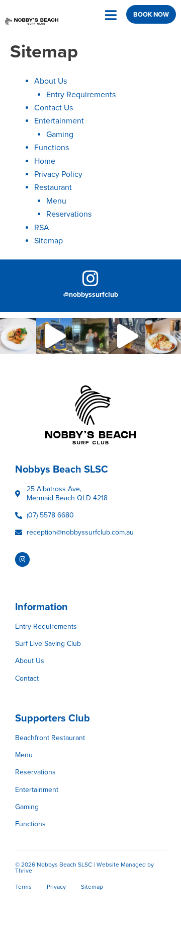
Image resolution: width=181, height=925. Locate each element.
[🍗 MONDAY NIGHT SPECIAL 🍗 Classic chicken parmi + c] (163, 336)
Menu (56, 201)
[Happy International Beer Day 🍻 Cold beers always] (127, 336)
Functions (51, 148)
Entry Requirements (81, 95)
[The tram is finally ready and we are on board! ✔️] (54, 336)
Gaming (59, 134)
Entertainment (59, 121)
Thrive (23, 870)
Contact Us (53, 108)
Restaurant (53, 187)
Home (44, 161)
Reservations (69, 214)
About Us (50, 81)
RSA (41, 228)
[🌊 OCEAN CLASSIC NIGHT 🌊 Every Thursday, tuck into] (18, 336)
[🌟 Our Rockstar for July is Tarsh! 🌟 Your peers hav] (90, 336)
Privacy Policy (58, 174)
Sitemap (48, 241)
